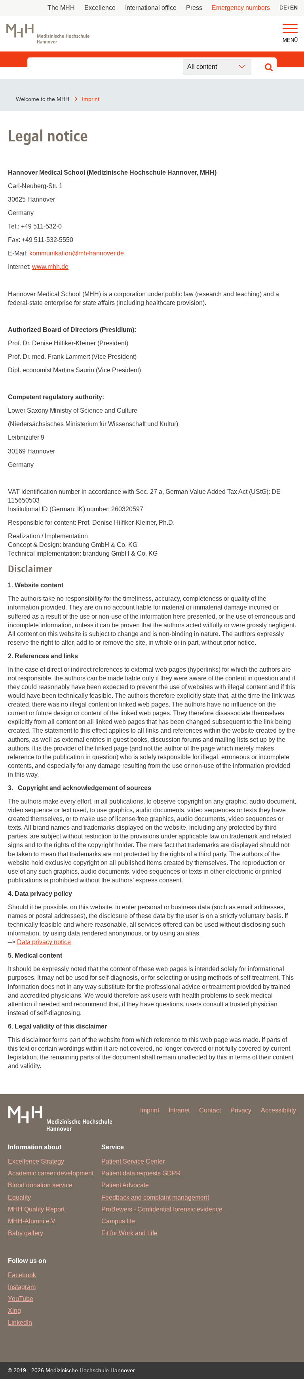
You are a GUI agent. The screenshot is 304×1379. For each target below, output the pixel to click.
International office (151, 7)
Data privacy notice (44, 942)
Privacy (240, 1110)
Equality (19, 1197)
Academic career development (50, 1173)
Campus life (118, 1221)
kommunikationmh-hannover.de (76, 253)
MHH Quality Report (36, 1209)
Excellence (100, 7)
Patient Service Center (133, 1161)
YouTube (20, 1298)
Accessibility (278, 1110)
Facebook (22, 1275)
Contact (210, 1110)
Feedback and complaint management (155, 1197)
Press (194, 7)
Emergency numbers (241, 7)
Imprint (149, 1110)
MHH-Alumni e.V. (32, 1221)
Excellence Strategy (36, 1161)
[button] (290, 29)
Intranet (179, 1110)
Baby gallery (25, 1233)
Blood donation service (40, 1185)
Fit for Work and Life (129, 1233)
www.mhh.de (50, 266)
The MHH (61, 7)
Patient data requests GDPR (141, 1173)
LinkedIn (20, 1322)
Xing (14, 1310)
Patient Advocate (125, 1185)
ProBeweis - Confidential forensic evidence (161, 1209)
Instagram (22, 1287)
